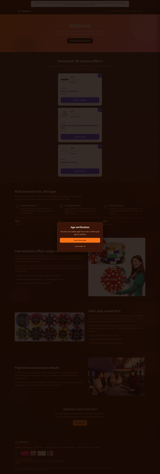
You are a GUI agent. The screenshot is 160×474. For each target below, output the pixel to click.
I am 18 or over (80, 240)
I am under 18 (80, 246)
